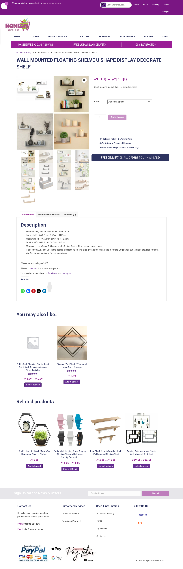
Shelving (27, 52)
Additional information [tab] (49, 214)
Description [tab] (28, 214)
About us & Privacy (105, 513)
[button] (84, 80)
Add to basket (117, 117)
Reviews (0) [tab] (70, 214)
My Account (101, 528)
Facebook (52, 273)
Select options (33, 384)
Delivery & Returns (70, 513)
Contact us (101, 536)
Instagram (66, 273)
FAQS (99, 521)
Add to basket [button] (71, 381)
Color (97, 101)
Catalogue (165, 12)
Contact (166, 5)
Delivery (155, 5)
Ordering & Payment (71, 521)
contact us (33, 268)
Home (136, 5)
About (145, 5)
